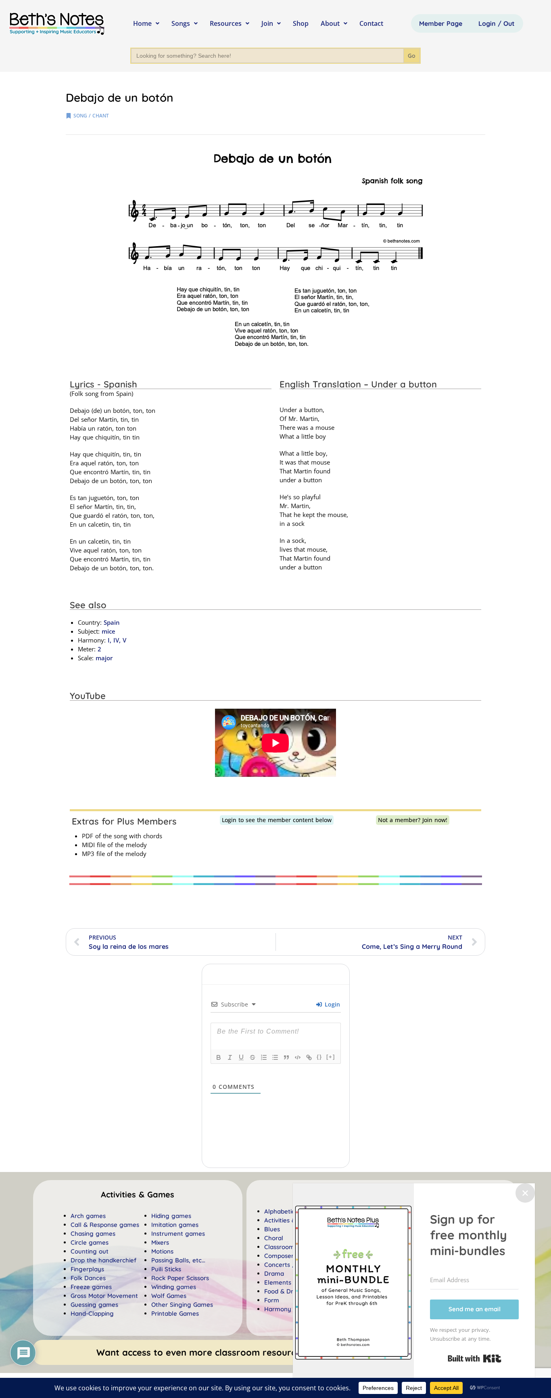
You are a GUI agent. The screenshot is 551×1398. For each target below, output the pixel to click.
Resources (226, 23)
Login (331, 1004)
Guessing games (94, 1304)
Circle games (90, 1242)
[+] (330, 1057)
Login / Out (496, 23)
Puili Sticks (166, 1269)
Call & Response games (105, 1224)
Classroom (279, 1247)
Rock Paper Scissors (180, 1278)
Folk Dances (88, 1278)
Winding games (173, 1287)
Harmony (277, 1309)
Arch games (88, 1216)
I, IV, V (116, 640)
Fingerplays (87, 1269)
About (330, 23)
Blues (272, 1229)
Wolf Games (168, 1296)
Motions (162, 1251)
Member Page (440, 23)
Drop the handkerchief (103, 1260)
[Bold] (218, 1057)
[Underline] (241, 1057)
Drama (274, 1273)
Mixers (160, 1242)
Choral (273, 1238)
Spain (112, 622)
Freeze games (91, 1287)
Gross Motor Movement (104, 1296)
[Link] (309, 1057)
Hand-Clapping (92, 1313)
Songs (180, 23)
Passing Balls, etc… (178, 1260)
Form (271, 1300)
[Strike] (252, 1057)
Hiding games (171, 1216)
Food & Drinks (284, 1291)
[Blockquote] (286, 1057)
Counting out (90, 1251)
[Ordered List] (263, 1057)
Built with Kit (474, 1358)
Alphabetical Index (290, 1211)
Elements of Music (290, 1282)
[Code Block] (297, 1057)
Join (267, 23)
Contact (371, 23)
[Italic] (230, 1057)
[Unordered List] (275, 1057)
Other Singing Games (182, 1304)
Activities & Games (290, 1220)
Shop (301, 23)
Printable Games (175, 1313)
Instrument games (178, 1233)
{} (319, 1057)
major (104, 658)
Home (142, 23)
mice (108, 631)
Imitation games (174, 1224)
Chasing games (93, 1233)
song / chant (91, 115)
